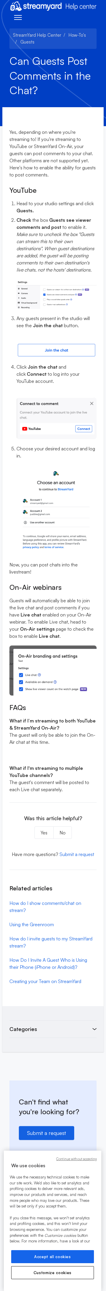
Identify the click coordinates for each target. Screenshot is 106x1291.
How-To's (77, 35)
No (62, 833)
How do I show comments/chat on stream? (45, 906)
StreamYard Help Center (37, 35)
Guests (27, 42)
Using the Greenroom (31, 924)
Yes (44, 833)
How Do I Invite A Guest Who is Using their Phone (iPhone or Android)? (48, 963)
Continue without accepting (76, 1159)
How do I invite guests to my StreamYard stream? (50, 942)
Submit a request (76, 854)
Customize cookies (53, 1272)
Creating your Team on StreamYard (45, 981)
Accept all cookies (52, 1256)
